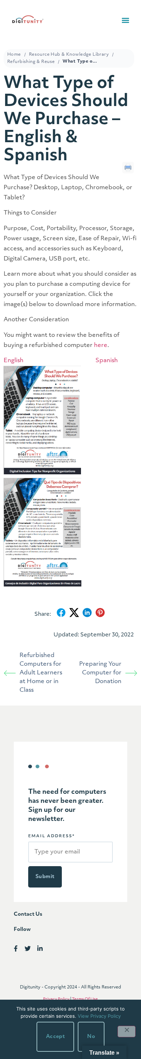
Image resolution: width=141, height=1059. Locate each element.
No (91, 1036)
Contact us (28, 914)
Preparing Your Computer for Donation (100, 673)
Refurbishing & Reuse (31, 62)
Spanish (106, 361)
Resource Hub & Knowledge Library (69, 54)
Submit (45, 877)
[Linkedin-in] (40, 948)
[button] (125, 20)
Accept (55, 1036)
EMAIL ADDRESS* (51, 836)
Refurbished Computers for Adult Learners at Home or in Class (41, 673)
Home (14, 54)
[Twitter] (28, 948)
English (14, 361)
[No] (127, 1031)
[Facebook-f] (15, 948)
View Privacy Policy (99, 1016)
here (100, 345)
